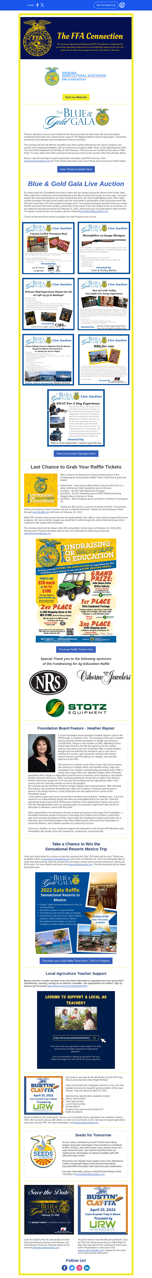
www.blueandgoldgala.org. (37, 533)
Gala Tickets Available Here (76, 169)
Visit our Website (76, 97)
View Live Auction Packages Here (76, 453)
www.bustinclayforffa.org (90, 1250)
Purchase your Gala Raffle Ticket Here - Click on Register (76, 960)
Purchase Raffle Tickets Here (76, 649)
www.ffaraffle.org (40, 512)
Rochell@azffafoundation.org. (94, 211)
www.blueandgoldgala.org (37, 161)
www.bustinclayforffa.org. (86, 1122)
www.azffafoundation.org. (80, 864)
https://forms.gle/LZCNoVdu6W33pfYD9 (67, 986)
